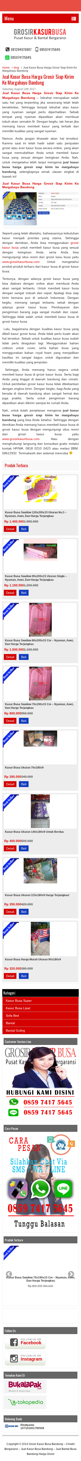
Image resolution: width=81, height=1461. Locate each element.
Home (6, 67)
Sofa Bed (12, 1015)
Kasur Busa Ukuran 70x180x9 (24, 767)
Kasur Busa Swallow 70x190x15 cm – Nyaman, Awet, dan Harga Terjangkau (40, 1279)
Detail (10, 529)
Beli (23, 529)
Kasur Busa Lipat (18, 1008)
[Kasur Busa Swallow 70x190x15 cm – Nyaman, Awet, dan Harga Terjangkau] (40, 1260)
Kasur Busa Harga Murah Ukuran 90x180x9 (33, 959)
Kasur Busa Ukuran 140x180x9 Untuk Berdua (34, 831)
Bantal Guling (15, 1030)
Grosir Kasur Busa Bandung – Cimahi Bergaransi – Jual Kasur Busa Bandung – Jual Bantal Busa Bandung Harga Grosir (40, 1449)
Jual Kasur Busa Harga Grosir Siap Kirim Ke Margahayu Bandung (38, 79)
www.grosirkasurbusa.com (21, 262)
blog (16, 67)
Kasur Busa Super (19, 1000)
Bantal (10, 1023)
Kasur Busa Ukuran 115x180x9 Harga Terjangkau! (37, 895)
